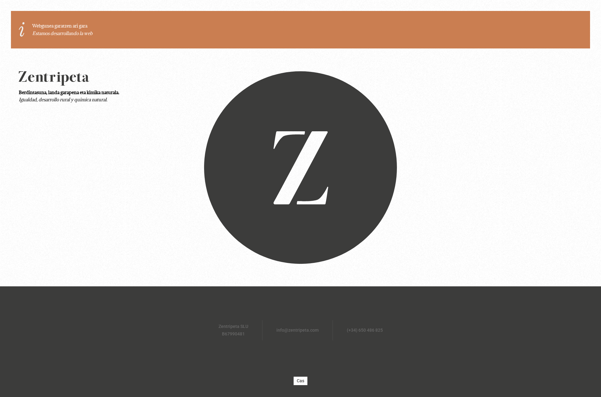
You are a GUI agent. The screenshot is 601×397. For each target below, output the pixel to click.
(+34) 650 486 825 (365, 330)
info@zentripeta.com (297, 330)
